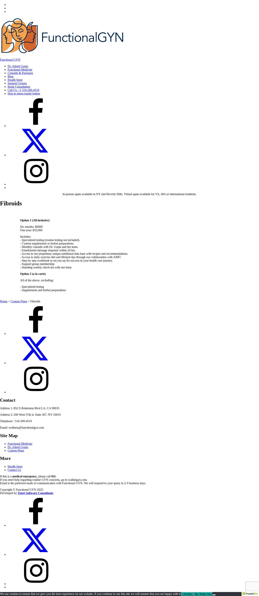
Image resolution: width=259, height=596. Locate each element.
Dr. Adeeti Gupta (18, 66)
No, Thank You (203, 594)
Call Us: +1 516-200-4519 (23, 90)
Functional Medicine (20, 69)
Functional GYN (10, 59)
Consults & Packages (20, 73)
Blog (10, 76)
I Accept (187, 594)
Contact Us (14, 469)
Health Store (15, 79)
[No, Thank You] (214, 594)
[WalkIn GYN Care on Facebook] (36, 125)
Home (3, 301)
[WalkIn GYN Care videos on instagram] (36, 184)
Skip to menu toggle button (24, 93)
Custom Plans (19, 301)
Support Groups (17, 83)
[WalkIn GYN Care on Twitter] (36, 155)
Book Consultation (19, 86)
